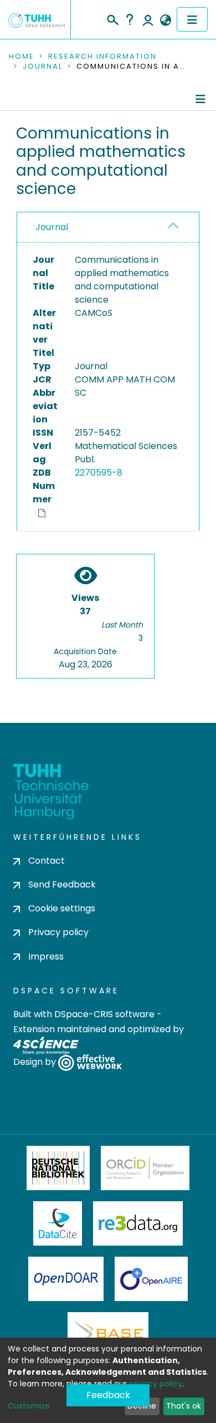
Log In (148, 19)
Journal (43, 67)
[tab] (108, 227)
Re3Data (138, 1223)
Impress (46, 956)
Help (129, 19)
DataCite (58, 1223)
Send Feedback (62, 884)
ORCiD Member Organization (145, 1168)
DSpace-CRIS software (104, 1014)
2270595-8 (98, 472)
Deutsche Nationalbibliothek (58, 1168)
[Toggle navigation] (192, 19)
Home (21, 57)
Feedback (108, 1395)
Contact (46, 860)
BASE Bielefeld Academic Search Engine (108, 1334)
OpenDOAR (66, 1279)
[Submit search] (112, 18)
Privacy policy (58, 932)
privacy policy (155, 1383)
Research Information (102, 57)
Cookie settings (61, 908)
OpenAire (151, 1279)
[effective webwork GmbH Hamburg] (90, 1061)
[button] (165, 20)
